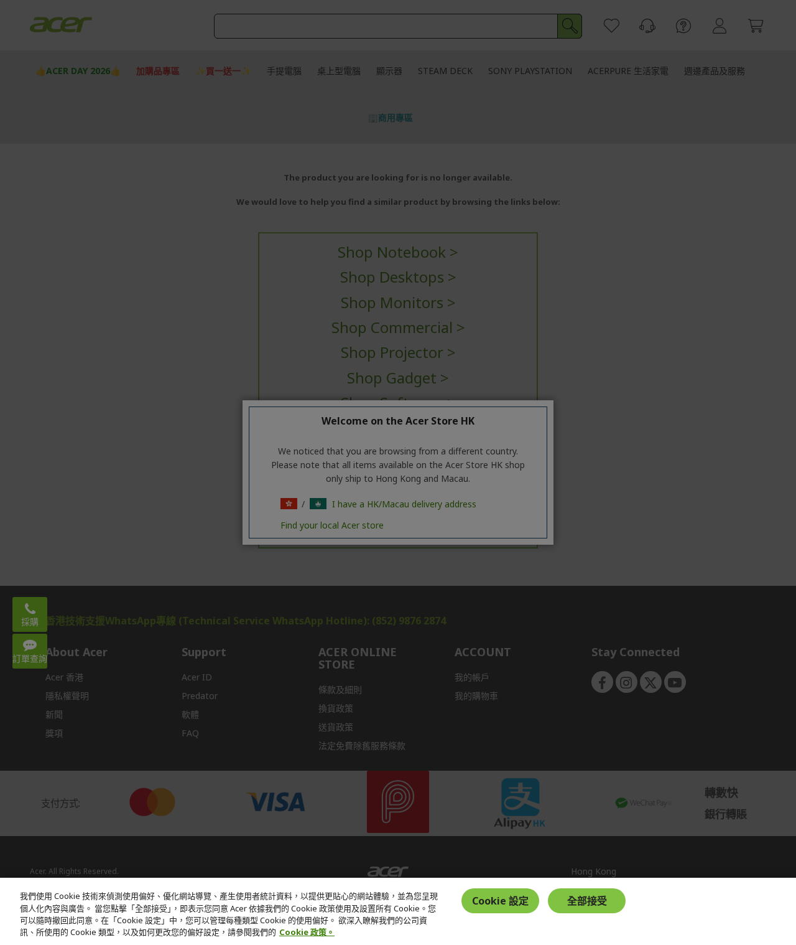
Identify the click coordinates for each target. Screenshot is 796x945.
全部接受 (587, 901)
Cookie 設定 (500, 901)
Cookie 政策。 (307, 932)
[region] (398, 911)
